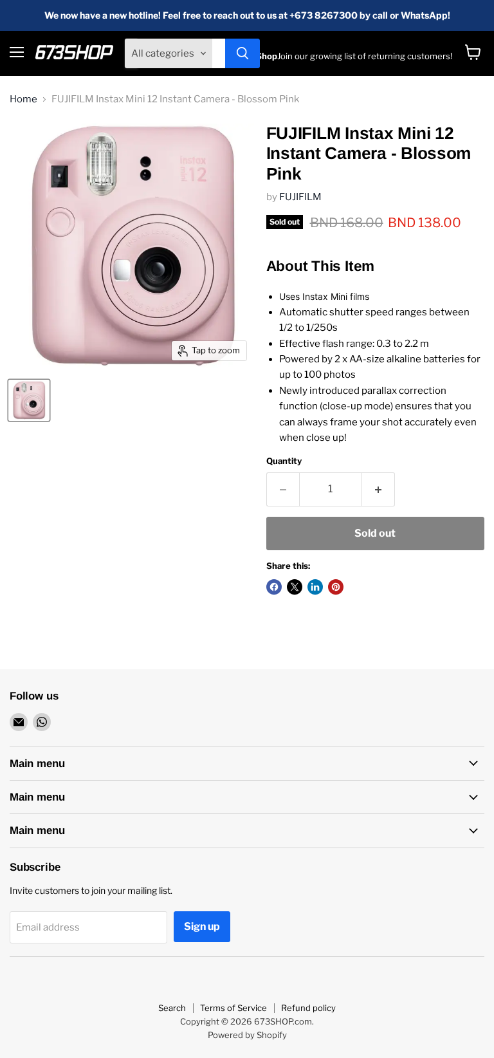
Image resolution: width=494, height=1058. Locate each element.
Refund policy (308, 1008)
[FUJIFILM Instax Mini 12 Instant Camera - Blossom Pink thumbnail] (29, 400)
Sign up (202, 926)
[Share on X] (294, 587)
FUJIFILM (300, 197)
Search (172, 1008)
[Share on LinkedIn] (315, 587)
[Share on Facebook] (274, 587)
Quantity (284, 461)
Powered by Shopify (247, 1035)
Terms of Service (233, 1008)
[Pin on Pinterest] (335, 587)
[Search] (242, 53)
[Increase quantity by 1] (378, 489)
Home (23, 99)
